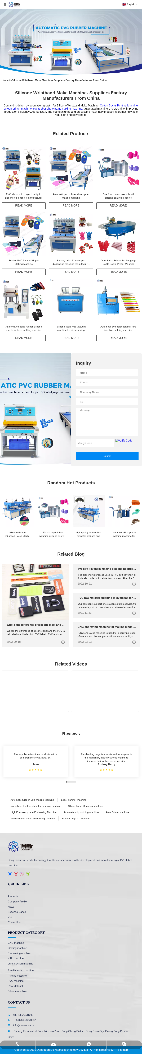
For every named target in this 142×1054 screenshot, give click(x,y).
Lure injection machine (20, 963)
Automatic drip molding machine (81, 812)
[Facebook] (10, 874)
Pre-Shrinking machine (21, 970)
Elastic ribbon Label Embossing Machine (33, 818)
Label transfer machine (73, 799)
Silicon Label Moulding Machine (85, 806)
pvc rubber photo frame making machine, (58, 108)
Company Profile (17, 901)
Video (11, 917)
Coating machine (17, 948)
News (11, 906)
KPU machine (16, 958)
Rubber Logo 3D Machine (76, 818)
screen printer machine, (18, 108)
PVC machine (16, 980)
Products (13, 896)
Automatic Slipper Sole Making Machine (32, 799)
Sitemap (123, 1049)
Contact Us (14, 922)
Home (5, 80)
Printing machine (17, 975)
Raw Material (15, 986)
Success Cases (17, 911)
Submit (107, 456)
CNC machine (16, 942)
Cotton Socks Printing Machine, (119, 105)
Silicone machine (17, 991)
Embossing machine (19, 953)
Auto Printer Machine (117, 812)
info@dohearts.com (24, 1025)
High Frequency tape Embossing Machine (33, 812)
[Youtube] (16, 874)
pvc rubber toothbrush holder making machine (36, 806)
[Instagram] (22, 874)
